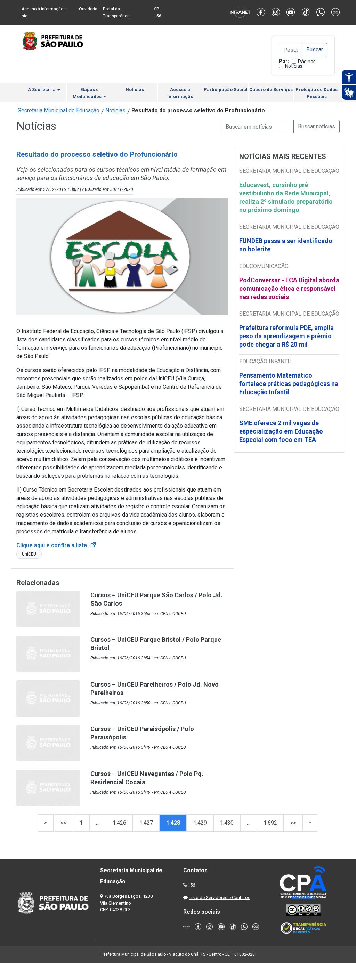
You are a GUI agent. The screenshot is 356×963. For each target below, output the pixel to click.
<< (63, 822)
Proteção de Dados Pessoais (317, 93)
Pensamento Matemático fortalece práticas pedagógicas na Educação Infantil (288, 384)
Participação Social (226, 89)
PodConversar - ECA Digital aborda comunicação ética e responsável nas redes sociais (289, 288)
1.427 (146, 822)
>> (293, 822)
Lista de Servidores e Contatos (219, 897)
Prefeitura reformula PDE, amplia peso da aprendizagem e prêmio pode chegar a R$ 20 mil (286, 336)
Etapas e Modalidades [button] (88, 93)
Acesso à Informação (180, 93)
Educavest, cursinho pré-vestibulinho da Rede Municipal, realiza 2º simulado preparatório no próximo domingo (286, 197)
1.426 (119, 822)
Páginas (307, 61)
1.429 (200, 822)
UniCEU (29, 554)
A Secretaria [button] (42, 89)
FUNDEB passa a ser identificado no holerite (285, 245)
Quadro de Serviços (271, 89)
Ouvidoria (88, 9)
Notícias (293, 66)
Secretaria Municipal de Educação (58, 110)
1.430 (227, 822)
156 (191, 885)
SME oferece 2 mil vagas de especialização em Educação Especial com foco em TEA (281, 431)
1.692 (270, 822)
